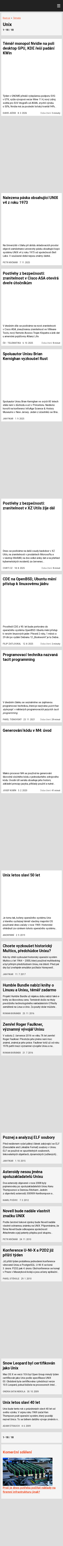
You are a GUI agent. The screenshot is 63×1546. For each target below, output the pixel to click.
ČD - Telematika (12, 343)
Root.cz (6, 18)
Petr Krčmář (10, 262)
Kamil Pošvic (10, 1200)
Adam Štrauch (11, 1426)
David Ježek (9, 113)
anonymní (8, 935)
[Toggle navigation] (58, 6)
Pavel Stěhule (11, 1278)
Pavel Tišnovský (12, 719)
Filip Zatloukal (12, 644)
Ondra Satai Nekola (14, 1391)
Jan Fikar (8, 418)
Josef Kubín (9, 790)
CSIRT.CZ (8, 568)
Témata (17, 18)
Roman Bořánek (12, 1013)
